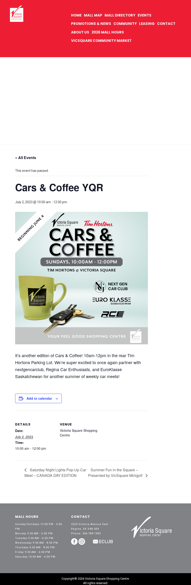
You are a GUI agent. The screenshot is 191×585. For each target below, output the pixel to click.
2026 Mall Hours (108, 32)
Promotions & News (91, 23)
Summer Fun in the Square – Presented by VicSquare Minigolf (115, 472)
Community (125, 23)
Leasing (147, 23)
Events (144, 15)
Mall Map (93, 15)
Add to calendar (39, 398)
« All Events (25, 157)
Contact (166, 23)
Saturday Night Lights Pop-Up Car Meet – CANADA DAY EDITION (55, 472)
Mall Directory (120, 15)
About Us (80, 32)
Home (76, 15)
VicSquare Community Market (101, 40)
